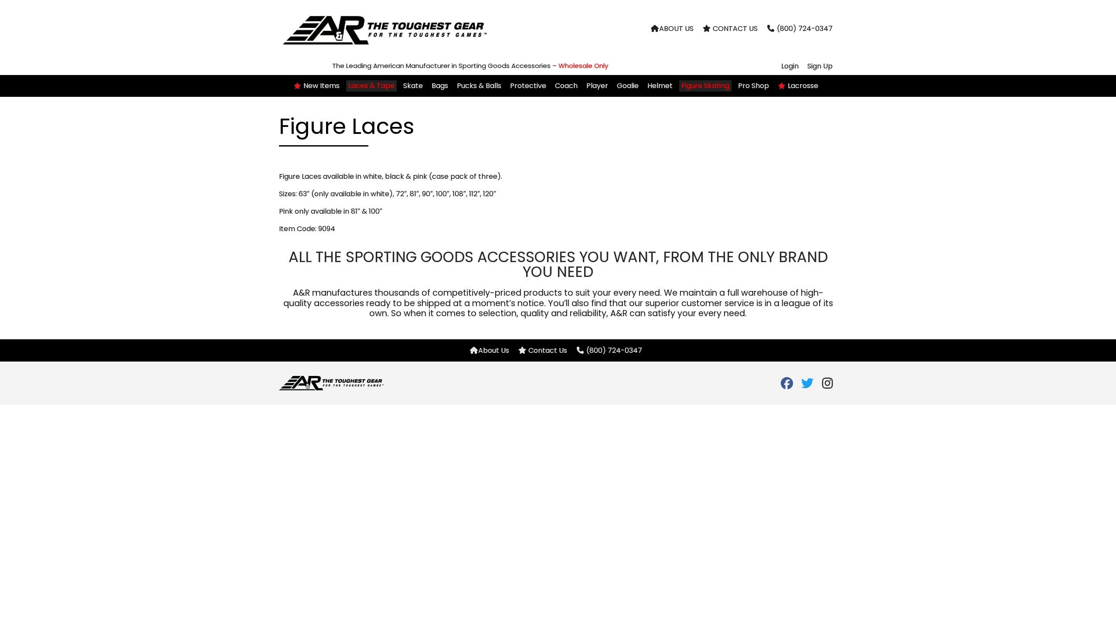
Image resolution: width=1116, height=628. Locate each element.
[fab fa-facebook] (786, 385)
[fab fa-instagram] (827, 385)
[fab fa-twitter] (807, 385)
